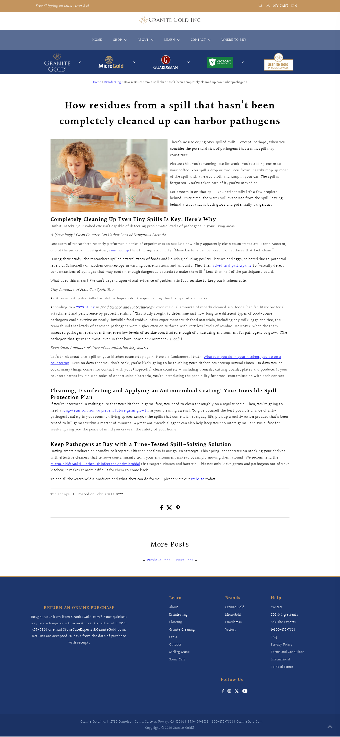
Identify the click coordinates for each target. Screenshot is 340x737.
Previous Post (158, 560)
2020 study (85, 307)
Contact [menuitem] (199, 40)
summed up (119, 250)
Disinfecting (112, 82)
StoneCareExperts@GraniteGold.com (94, 630)
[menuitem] (278, 62)
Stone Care (177, 659)
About (173, 607)
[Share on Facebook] (162, 509)
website (197, 479)
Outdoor (175, 644)
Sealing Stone (179, 652)
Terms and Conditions (287, 652)
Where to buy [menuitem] (234, 40)
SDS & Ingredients (284, 615)
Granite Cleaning (182, 630)
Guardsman (233, 622)
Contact (277, 607)
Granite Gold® (183, 728)
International (280, 659)
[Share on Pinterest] (178, 509)
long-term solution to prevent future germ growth (105, 411)
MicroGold (233, 615)
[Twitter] (236, 692)
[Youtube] (245, 692)
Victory (230, 630)
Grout (173, 637)
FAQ (274, 637)
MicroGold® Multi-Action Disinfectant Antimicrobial (95, 464)
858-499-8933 (197, 722)
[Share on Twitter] (170, 509)
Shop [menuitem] (118, 40)
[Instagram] (229, 692)
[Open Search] (260, 6)
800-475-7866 (222, 722)
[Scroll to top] (330, 727)
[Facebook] (223, 692)
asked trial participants (232, 266)
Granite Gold (234, 607)
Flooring (175, 622)
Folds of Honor (282, 667)
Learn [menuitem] (170, 40)
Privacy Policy (281, 644)
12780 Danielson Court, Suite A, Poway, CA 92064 (147, 722)
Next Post (184, 560)
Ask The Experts (283, 622)
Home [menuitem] (97, 40)
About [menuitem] (144, 40)
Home (97, 82)
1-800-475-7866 (283, 630)
